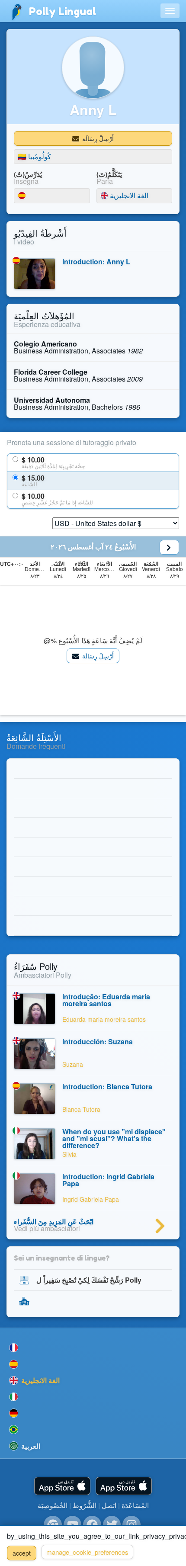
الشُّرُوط (84, 1505)
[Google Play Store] (124, 1486)
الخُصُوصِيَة (52, 1505)
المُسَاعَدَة (135, 1505)
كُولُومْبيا (34, 156)
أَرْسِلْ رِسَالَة (97, 138)
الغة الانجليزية (119, 195)
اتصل (109, 1505)
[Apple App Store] (62, 1486)
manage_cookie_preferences (87, 1551)
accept (22, 1553)
